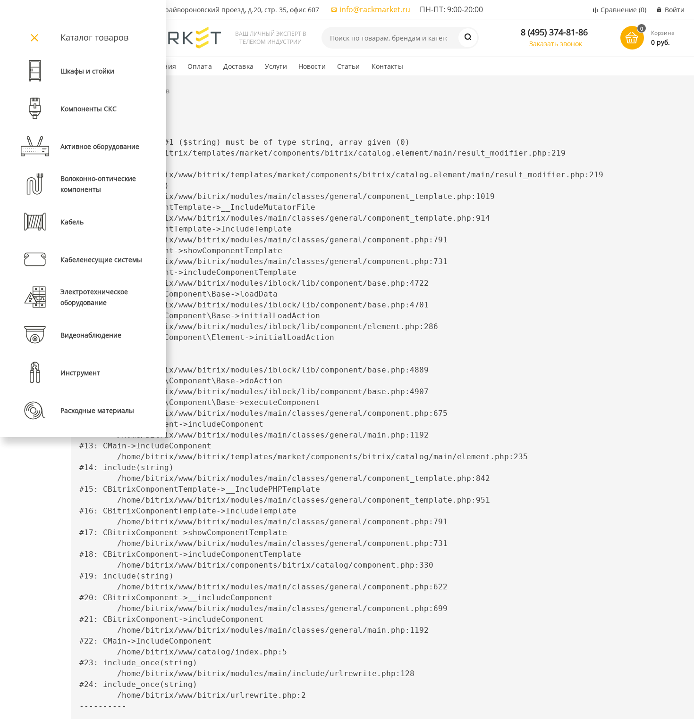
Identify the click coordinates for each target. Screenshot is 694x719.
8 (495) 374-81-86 (554, 32)
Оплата (199, 66)
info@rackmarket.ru (374, 9)
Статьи (348, 66)
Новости (312, 66)
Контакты (387, 66)
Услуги (276, 66)
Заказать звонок (555, 43)
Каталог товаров (94, 37)
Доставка (238, 66)
